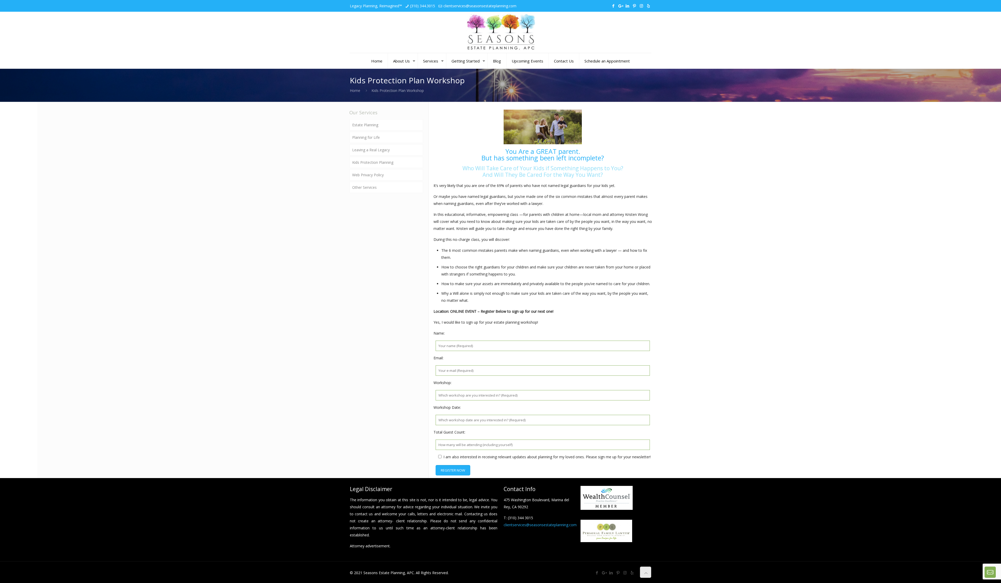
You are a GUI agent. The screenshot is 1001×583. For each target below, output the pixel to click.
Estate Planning (365, 124)
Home (355, 90)
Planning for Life (366, 137)
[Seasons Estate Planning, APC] (500, 32)
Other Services (364, 187)
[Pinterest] (634, 5)
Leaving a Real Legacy (371, 149)
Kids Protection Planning (372, 162)
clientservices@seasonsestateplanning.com (479, 5)
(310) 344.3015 (422, 5)
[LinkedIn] (627, 5)
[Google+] (620, 5)
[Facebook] (613, 5)
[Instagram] (641, 5)
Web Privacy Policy (368, 174)
